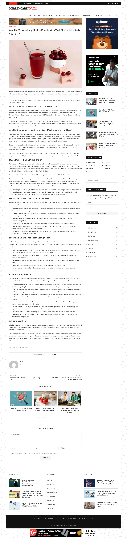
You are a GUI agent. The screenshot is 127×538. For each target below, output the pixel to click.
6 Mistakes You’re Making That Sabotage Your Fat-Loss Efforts (108, 134)
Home (30, 16)
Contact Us (50, 508)
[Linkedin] (110, 3)
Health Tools (24, 347)
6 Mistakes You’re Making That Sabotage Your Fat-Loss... (38, 3)
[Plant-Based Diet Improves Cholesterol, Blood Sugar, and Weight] (69, 398)
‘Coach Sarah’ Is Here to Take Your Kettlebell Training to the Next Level (107, 123)
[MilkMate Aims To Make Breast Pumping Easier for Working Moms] (89, 505)
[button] (19, 3)
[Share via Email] (55, 355)
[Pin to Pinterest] (53, 355)
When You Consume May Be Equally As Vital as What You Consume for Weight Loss (106, 482)
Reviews (107, 16)
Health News (98, 16)
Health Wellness (73, 16)
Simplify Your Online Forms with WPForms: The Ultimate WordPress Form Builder (32, 505)
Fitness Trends (60, 16)
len (21, 362)
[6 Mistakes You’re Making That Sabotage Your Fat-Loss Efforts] (91, 135)
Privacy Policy (51, 504)
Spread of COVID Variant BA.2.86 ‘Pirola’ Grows (21, 409)
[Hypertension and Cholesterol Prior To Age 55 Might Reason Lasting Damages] (89, 494)
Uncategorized (103, 252)
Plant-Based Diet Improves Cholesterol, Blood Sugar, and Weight (69, 410)
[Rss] (117, 3)
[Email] (115, 3)
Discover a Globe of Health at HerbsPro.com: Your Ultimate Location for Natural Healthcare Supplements (32, 494)
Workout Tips (47, 16)
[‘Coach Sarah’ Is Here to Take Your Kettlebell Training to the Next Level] (91, 124)
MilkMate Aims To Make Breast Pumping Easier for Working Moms (107, 504)
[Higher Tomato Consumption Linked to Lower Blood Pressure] (45, 398)
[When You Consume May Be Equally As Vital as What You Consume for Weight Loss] (89, 483)
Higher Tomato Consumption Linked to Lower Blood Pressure (45, 409)
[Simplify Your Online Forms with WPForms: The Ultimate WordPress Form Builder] (14, 506)
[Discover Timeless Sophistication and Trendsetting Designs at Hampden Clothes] (14, 483)
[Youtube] (112, 3)
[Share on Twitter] (51, 355)
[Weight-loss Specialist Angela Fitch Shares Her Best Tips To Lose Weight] (91, 101)
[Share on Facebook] (49, 355)
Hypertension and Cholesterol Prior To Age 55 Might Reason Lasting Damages (106, 493)
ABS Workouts (86, 16)
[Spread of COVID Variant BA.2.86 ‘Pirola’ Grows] (21, 398)
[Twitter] (108, 3)
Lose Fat (37, 16)
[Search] (117, 15)
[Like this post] (47, 355)
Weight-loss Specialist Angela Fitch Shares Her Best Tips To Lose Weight (107, 100)
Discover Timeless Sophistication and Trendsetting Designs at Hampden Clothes (30, 482)
